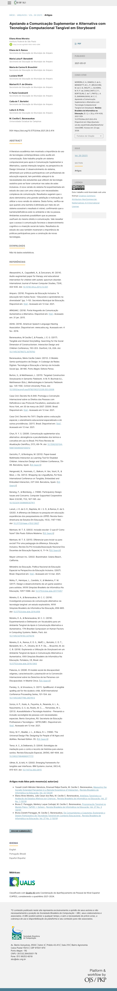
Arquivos (22, 15)
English (12, 849)
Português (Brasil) (17, 854)
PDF (79, 43)
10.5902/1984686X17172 (21, 756)
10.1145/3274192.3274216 (21, 636)
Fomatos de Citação (85, 136)
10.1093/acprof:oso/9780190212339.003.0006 (31, 389)
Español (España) (17, 858)
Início (12, 15)
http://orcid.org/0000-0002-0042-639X (26, 44)
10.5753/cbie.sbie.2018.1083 (23, 663)
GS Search (36, 465)
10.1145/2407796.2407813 (22, 698)
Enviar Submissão (21, 831)
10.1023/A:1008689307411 (22, 502)
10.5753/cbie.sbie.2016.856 (26, 611)
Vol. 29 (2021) (35, 15)
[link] (26, 304)
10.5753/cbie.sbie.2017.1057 (49, 591)
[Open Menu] (9, 3)
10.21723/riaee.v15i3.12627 (26, 523)
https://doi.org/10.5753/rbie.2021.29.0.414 (34, 130)
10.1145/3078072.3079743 (22, 351)
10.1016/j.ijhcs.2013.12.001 (35, 287)
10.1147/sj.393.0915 (32, 769)
